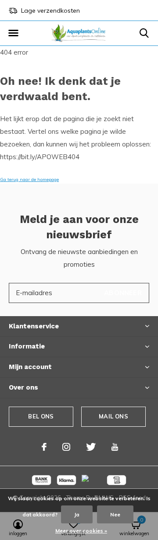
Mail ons (113, 416)
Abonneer (123, 293)
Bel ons (41, 416)
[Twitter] (91, 446)
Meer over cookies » (81, 530)
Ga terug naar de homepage (29, 179)
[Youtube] (114, 446)
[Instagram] (66, 446)
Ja (76, 514)
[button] (13, 33)
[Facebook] (44, 446)
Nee (115, 514)
